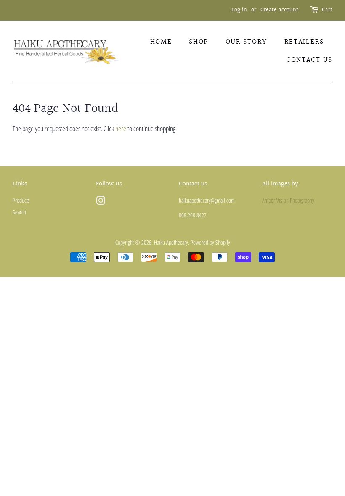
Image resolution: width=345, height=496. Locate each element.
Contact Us (309, 60)
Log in (239, 10)
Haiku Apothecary (171, 242)
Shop (198, 41)
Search (19, 212)
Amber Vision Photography (288, 200)
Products (21, 200)
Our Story (246, 41)
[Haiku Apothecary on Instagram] (100, 202)
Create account (279, 10)
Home (161, 41)
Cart (327, 10)
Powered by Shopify (210, 242)
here (120, 128)
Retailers (304, 41)
